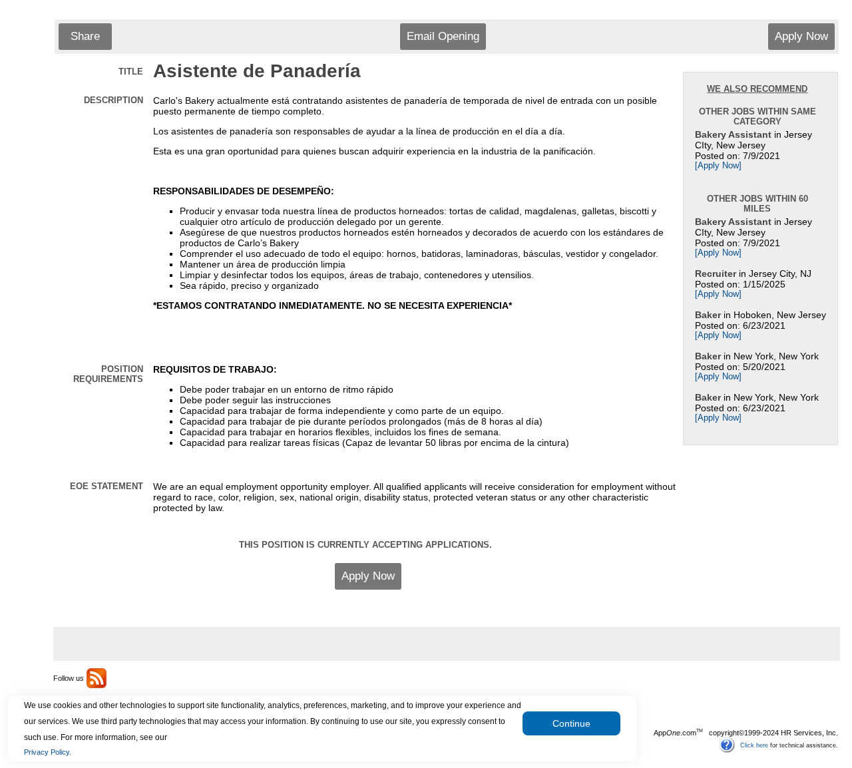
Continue (571, 723)
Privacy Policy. (47, 752)
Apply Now (801, 36)
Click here (754, 744)
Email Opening (443, 36)
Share (85, 36)
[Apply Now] (718, 165)
